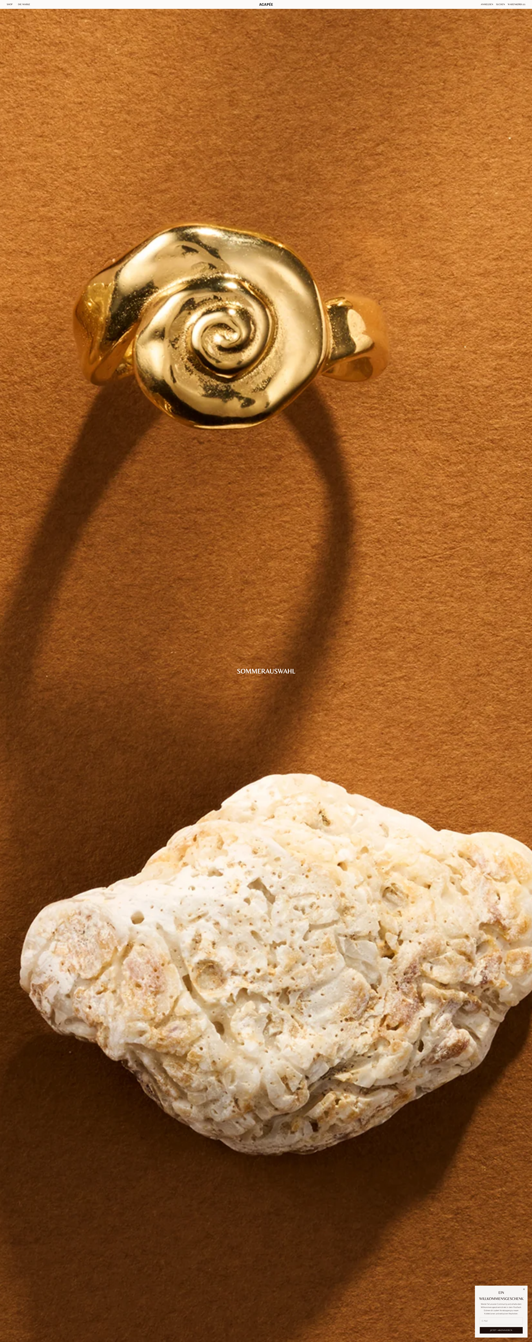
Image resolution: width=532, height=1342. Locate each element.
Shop (9, 4)
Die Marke (24, 4)
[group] (266, 671)
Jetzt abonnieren (501, 1330)
